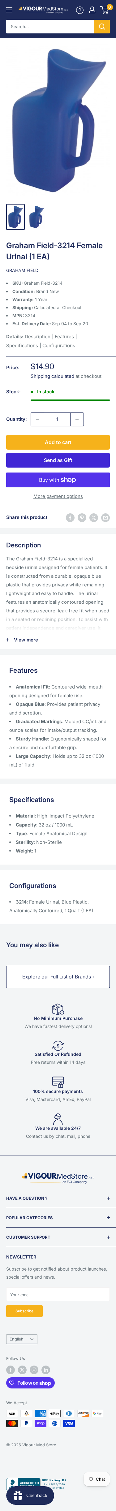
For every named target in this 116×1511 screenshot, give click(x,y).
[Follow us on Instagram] (34, 1370)
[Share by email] (105, 517)
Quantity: (16, 419)
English (17, 1339)
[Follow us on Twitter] (22, 1370)
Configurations (58, 345)
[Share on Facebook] (70, 517)
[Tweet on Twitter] (93, 517)
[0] (105, 10)
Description (37, 336)
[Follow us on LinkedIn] (45, 1370)
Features (64, 336)
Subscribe (24, 1311)
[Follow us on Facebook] (10, 1370)
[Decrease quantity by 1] (37, 419)
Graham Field (22, 270)
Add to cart (58, 442)
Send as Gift (58, 460)
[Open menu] (9, 9)
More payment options (58, 496)
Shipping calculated (52, 376)
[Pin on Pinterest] (82, 517)
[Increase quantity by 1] (77, 419)
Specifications (22, 345)
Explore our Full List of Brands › (58, 977)
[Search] (102, 26)
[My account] (80, 10)
